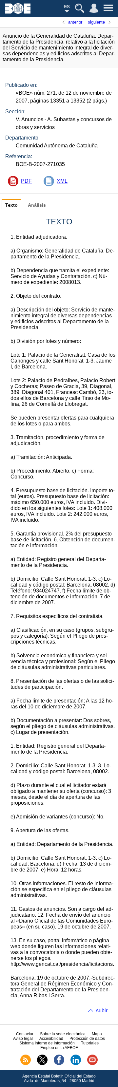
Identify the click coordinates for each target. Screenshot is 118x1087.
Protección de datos (87, 1038)
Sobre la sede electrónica (63, 1034)
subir (102, 1010)
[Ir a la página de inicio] (17, 12)
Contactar (24, 1034)
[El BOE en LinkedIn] (75, 1063)
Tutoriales (90, 1043)
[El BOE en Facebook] (59, 1063)
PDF (26, 181)
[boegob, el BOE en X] (42, 1063)
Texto (11, 205)
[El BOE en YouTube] (92, 1063)
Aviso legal (23, 1038)
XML (62, 181)
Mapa (97, 1034)
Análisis (37, 205)
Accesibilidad (51, 1038)
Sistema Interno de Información (47, 1043)
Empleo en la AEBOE (59, 1047)
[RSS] (25, 1063)
